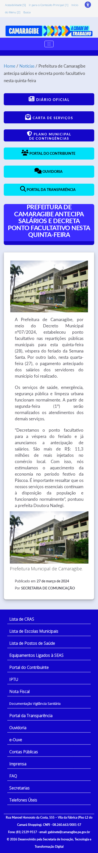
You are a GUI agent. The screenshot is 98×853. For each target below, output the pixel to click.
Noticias (26, 66)
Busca (27, 12)
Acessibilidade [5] (15, 5)
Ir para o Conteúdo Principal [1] (48, 5)
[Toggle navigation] (49, 44)
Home (9, 66)
